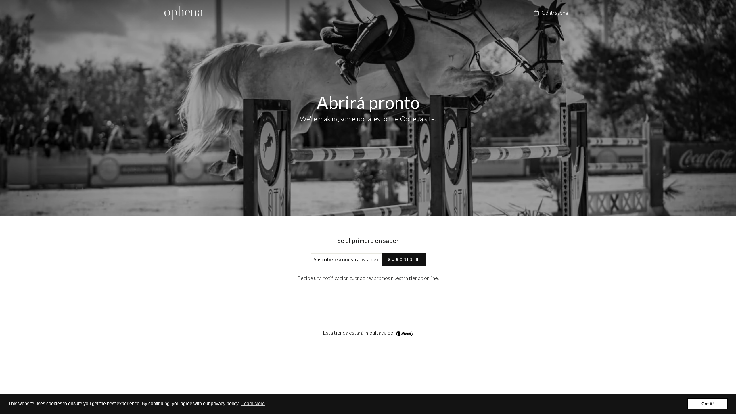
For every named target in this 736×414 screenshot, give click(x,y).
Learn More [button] (253, 403)
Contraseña (555, 12)
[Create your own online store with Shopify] (404, 332)
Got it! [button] (708, 403)
